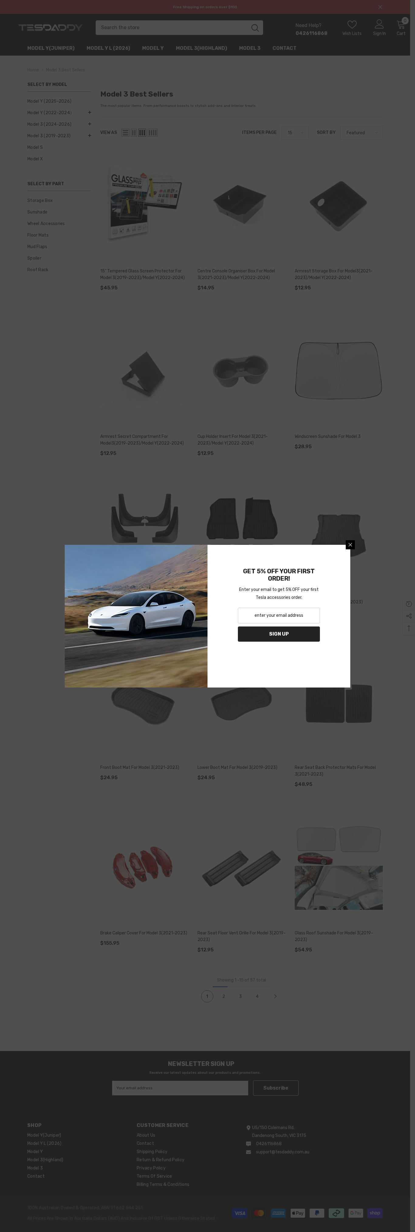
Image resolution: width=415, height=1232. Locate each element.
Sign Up (279, 634)
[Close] (350, 544)
